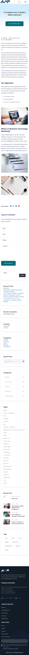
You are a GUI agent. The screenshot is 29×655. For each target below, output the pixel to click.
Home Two (6, 449)
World (6, 549)
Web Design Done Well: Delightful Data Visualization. (18, 507)
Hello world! (6, 288)
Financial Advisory (9, 427)
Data (20, 538)
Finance (5, 343)
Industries (6, 452)
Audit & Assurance (9, 413)
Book (13, 538)
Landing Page (8, 546)
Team (5, 483)
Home (5, 432)
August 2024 (6, 326)
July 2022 (5, 327)
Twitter (12, 598)
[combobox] (14, 641)
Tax (4, 480)
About (5, 410)
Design (6, 542)
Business (5, 339)
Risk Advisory (7, 466)
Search (5, 272)
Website (18, 546)
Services (6, 474)
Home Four (6, 441)
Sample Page (7, 469)
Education (15, 542)
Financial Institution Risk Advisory (14, 430)
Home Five (6, 438)
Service (5, 472)
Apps (6, 538)
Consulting (6, 341)
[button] (25, 2)
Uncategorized (7, 346)
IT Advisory (6, 455)
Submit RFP (6, 477)
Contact (6, 421)
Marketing (5, 345)
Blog (4, 416)
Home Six (6, 444)
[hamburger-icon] (19, 2)
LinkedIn (19, 598)
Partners (6, 458)
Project (5, 463)
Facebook (5, 598)
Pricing (5, 460)
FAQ (4, 424)
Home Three (7, 446)
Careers (5, 418)
